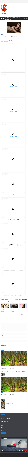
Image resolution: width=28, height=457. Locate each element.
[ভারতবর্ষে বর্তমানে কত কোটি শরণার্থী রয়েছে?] (3, 407)
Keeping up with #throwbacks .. (12, 244)
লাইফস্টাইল (8, 17)
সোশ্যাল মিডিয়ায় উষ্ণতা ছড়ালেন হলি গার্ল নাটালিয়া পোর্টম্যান (21, 299)
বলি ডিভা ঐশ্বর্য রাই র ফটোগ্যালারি (4, 299)
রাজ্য (10, 19)
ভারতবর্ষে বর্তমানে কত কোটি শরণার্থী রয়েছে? (4, 421)
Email (2, 335)
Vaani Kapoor (9, 71)
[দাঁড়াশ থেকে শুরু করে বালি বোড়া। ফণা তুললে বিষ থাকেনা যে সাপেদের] (3, 404)
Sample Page (2, 430)
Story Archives (7, 19)
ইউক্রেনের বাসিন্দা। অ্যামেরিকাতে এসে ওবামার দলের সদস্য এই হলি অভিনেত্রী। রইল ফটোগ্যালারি (23, 311)
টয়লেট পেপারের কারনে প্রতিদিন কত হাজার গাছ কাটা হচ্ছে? (9, 368)
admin (6, 37)
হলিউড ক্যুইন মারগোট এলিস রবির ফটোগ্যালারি (14, 310)
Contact (2, 427)
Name (2, 332)
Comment (2, 322)
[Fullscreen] (26, 451)
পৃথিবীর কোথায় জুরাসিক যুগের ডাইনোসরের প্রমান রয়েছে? (10, 399)
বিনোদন (5, 17)
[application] (14, 444)
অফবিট (10, 17)
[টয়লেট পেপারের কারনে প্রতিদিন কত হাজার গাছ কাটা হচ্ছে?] (14, 358)
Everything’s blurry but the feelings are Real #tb (13, 219)
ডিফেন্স (19, 17)
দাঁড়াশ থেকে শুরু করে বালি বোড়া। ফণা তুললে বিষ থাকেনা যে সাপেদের (18, 0)
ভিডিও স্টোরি (17, 17)
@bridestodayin (13, 144)
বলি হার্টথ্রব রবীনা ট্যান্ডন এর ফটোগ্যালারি (4, 310)
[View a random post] (26, 18)
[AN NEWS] (1, 18)
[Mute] (25, 451)
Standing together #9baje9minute (13, 269)
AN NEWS (4, 13)
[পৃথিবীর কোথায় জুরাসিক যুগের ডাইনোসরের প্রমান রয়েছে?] (3, 374)
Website (2, 339)
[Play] (1, 451)
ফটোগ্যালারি (14, 17)
